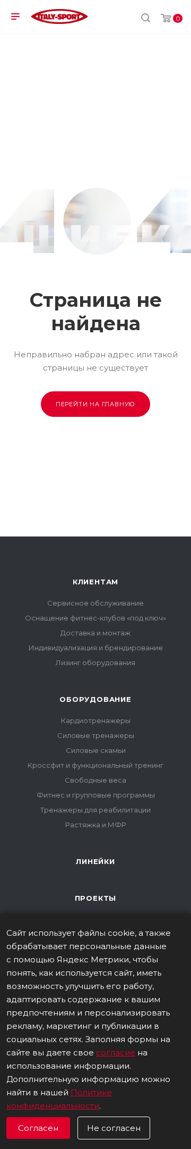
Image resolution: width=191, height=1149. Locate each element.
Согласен (38, 1128)
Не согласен (114, 1128)
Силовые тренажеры (95, 735)
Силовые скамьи (96, 750)
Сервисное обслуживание (95, 603)
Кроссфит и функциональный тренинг (95, 765)
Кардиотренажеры (96, 720)
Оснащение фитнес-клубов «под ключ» (95, 618)
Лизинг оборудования (95, 662)
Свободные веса (95, 780)
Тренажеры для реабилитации (95, 810)
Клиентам (95, 581)
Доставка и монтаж (95, 632)
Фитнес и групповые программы (96, 795)
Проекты (96, 898)
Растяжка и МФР (95, 824)
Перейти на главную (95, 404)
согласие (115, 1052)
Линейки (95, 861)
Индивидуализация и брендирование (96, 647)
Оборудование (95, 699)
